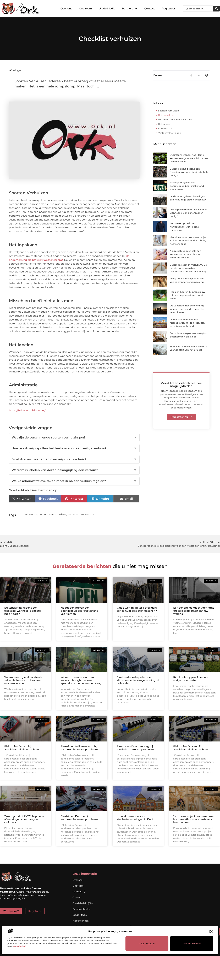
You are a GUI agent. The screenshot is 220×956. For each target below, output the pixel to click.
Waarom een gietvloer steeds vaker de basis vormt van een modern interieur (23, 680)
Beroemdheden (82, 909)
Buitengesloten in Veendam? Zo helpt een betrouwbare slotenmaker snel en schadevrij (188, 268)
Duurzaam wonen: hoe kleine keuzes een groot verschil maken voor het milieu (189, 158)
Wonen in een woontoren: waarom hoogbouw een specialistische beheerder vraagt (82, 680)
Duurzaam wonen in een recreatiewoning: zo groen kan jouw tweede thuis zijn (187, 323)
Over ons (66, 8)
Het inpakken (166, 115)
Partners (127, 8)
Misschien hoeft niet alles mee (175, 119)
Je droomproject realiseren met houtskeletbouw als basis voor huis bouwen (193, 819)
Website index (81, 920)
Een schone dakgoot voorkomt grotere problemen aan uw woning (193, 610)
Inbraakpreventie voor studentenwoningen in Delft (135, 818)
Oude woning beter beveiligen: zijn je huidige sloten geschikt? (137, 609)
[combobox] (198, 8)
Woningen (15, 70)
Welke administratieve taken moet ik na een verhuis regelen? (74, 481)
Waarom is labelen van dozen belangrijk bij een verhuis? (74, 470)
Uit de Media (107, 8)
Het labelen (164, 124)
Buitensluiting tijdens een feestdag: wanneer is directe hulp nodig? (189, 172)
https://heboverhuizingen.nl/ (27, 410)
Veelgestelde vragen (169, 133)
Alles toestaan (147, 943)
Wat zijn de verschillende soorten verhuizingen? (74, 437)
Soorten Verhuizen (168, 110)
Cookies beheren (191, 943)
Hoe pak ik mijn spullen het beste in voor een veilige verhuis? (74, 448)
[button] (211, 931)
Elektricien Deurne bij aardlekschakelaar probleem (79, 818)
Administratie (165, 128)
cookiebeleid (19, 946)
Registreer (168, 8)
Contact (149, 8)
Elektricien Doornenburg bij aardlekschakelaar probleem (135, 748)
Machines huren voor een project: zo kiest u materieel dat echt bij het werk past (189, 240)
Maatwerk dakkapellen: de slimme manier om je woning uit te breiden (138, 680)
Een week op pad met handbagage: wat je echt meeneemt (184, 226)
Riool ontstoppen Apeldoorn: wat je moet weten (192, 678)
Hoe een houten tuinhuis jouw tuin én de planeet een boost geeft (187, 295)
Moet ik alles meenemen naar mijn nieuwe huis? (74, 459)
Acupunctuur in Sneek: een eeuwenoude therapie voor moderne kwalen (185, 254)
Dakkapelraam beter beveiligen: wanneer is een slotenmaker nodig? (188, 213)
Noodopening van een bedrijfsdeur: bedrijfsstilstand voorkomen (187, 186)
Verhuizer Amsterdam (81, 514)
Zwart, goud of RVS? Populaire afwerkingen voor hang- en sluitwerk (24, 819)
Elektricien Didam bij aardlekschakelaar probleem (22, 748)
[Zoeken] (216, 8)
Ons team (85, 8)
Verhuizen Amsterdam (52, 514)
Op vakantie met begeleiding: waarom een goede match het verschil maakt (187, 309)
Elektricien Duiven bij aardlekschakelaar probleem (191, 748)
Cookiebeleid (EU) (83, 903)
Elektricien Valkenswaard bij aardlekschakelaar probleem (79, 748)
